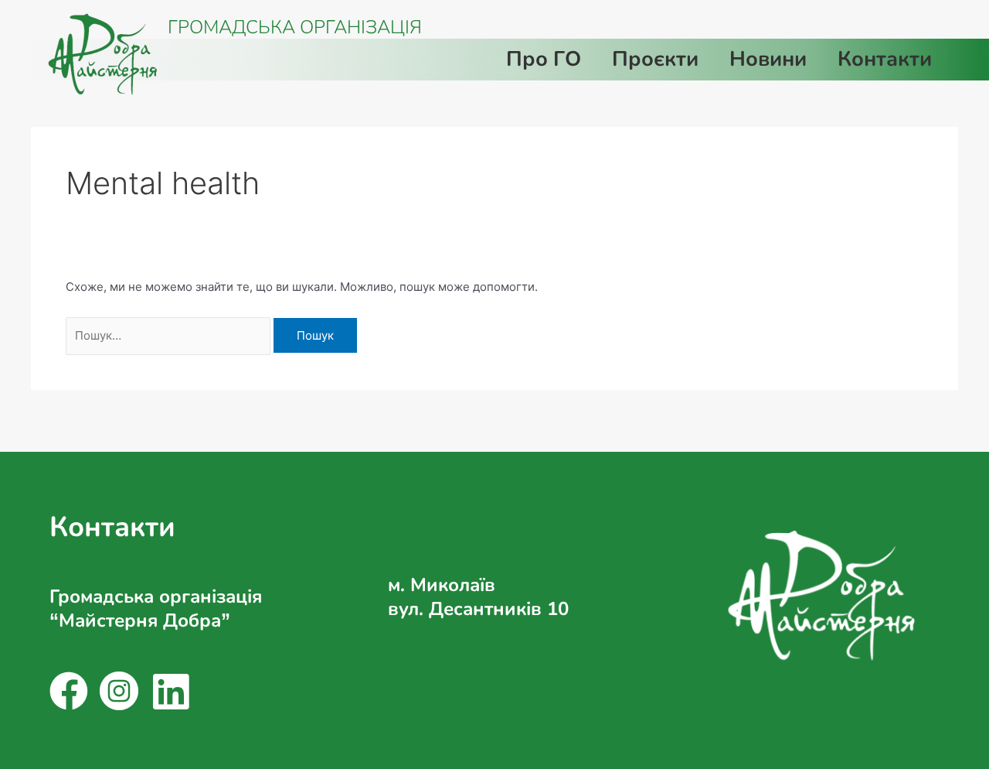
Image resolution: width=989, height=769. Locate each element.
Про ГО (543, 59)
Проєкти (655, 59)
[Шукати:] (170, 335)
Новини (768, 59)
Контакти (885, 59)
